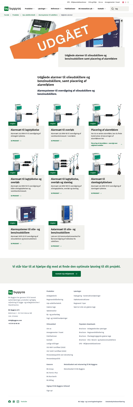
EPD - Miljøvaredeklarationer (76, 2)
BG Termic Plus (52, 373)
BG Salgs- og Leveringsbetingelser (90, 402)
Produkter (29, 9)
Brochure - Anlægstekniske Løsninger (93, 329)
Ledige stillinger (53, 344)
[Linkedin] (13, 401)
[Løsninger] (47, 9)
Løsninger (42, 9)
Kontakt (101, 9)
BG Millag (50, 380)
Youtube (24, 402)
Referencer (55, 9)
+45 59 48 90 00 (14, 323)
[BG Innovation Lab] (93, 9)
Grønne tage (51, 307)
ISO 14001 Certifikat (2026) (56, 351)
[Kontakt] (105, 9)
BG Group (50, 369)
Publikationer (70, 9)
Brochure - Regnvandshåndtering (91, 332)
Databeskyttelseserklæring (115, 402)
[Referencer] (60, 9)
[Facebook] (9, 401)
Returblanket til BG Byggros (74, 369)
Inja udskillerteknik (54, 303)
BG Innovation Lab (85, 9)
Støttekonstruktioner (81, 300)
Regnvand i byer (80, 303)
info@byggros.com (15, 320)
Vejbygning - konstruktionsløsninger (87, 296)
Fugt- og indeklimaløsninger (57, 318)
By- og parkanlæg (53, 315)
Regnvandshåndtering (55, 300)
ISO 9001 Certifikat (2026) (56, 347)
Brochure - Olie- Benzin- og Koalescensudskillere (97, 340)
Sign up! (50, 391)
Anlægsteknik (52, 296)
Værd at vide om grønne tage (84, 307)
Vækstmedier (52, 311)
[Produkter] (34, 9)
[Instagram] (18, 401)
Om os (101, 2)
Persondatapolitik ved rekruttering (60, 355)
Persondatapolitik (53, 359)
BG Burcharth (52, 376)
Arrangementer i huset (112, 2)
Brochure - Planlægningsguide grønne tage (95, 336)
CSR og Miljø (92, 2)
